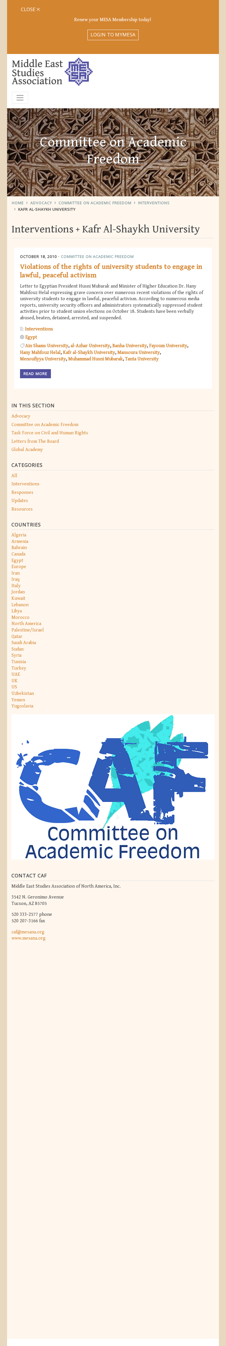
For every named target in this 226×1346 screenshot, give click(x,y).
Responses (22, 492)
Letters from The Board (35, 441)
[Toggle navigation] (20, 98)
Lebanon (20, 605)
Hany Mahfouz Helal (40, 352)
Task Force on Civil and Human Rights (49, 433)
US (14, 687)
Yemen (18, 700)
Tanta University (142, 359)
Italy (16, 586)
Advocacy (41, 202)
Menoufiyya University (43, 359)
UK (14, 681)
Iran (15, 573)
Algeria (18, 535)
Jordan (18, 592)
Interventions (154, 202)
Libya (16, 611)
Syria (16, 655)
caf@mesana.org (27, 932)
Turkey (18, 668)
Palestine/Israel (27, 630)
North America (26, 623)
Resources (22, 509)
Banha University (129, 346)
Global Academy (27, 449)
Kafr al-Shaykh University (89, 352)
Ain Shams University (46, 346)
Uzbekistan (22, 693)
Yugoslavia (22, 706)
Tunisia (18, 662)
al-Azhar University (90, 346)
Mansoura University (138, 352)
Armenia (19, 541)
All (14, 476)
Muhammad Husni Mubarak (95, 359)
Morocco (20, 617)
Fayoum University (168, 346)
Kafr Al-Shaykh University (47, 209)
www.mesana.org (28, 938)
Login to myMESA (113, 34)
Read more (35, 373)
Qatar (16, 636)
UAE (15, 674)
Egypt (17, 560)
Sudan (17, 649)
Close (28, 9)
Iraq (15, 579)
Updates (19, 501)
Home (18, 202)
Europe (18, 567)
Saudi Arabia (23, 643)
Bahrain (19, 547)
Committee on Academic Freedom (95, 202)
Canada (18, 554)
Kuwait (18, 598)
